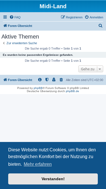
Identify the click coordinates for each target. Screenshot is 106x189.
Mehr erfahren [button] (38, 164)
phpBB (38, 88)
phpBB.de (72, 91)
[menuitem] (15, 17)
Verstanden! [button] (53, 179)
